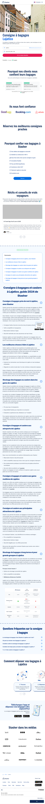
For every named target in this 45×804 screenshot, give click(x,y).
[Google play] (18, 716)
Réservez (22, 178)
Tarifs (9, 785)
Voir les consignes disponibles (22, 55)
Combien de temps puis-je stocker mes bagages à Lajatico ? (19, 646)
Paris (9, 782)
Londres (4, 782)
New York (20, 782)
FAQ (13, 785)
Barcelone (14, 782)
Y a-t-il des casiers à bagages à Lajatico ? (14, 650)
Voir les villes (26, 782)
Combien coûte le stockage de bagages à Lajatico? (16, 643)
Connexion (38, 2)
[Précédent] (21, 237)
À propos (4, 785)
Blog (23, 785)
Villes (6, 774)
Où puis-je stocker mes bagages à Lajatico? (14, 640)
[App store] (26, 716)
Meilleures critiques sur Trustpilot (12, 577)
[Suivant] (24, 237)
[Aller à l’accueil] (6, 2)
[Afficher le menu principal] (42, 2)
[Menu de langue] (34, 2)
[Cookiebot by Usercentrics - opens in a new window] (39, 790)
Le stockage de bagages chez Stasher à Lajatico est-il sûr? (18, 637)
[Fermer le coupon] (43, 322)
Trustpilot (37, 312)
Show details (40, 798)
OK (36, 801)
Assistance (18, 785)
